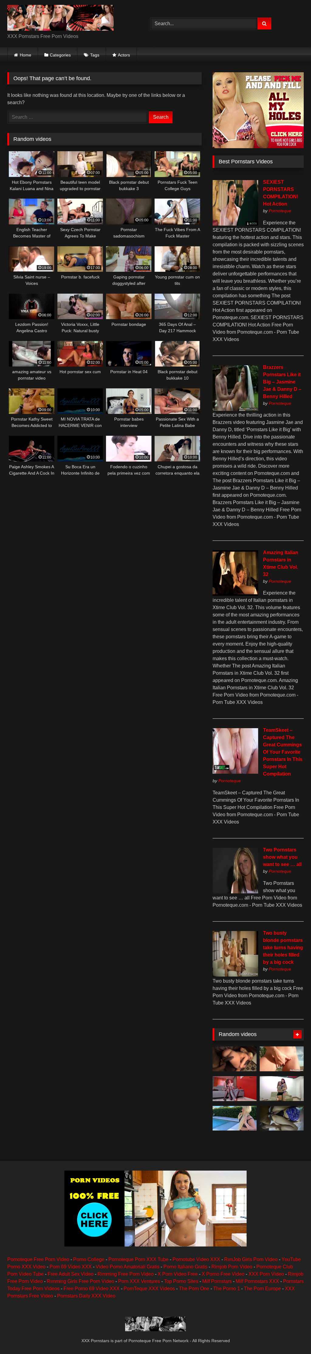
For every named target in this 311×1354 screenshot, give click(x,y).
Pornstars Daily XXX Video (86, 1295)
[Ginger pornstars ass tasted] (282, 1058)
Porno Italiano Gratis (185, 1266)
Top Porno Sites (181, 1281)
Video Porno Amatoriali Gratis (127, 1266)
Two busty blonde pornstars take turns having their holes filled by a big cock (283, 947)
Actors (124, 55)
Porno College (88, 1259)
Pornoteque (280, 210)
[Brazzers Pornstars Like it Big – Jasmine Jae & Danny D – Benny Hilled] (235, 409)
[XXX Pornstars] (69, 19)
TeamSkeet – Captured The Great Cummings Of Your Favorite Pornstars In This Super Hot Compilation (282, 752)
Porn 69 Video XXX (71, 1266)
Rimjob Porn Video (231, 1266)
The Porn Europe (262, 1288)
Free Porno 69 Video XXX (91, 1288)
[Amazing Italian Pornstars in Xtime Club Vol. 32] (235, 594)
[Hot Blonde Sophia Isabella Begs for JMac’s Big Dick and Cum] (235, 1118)
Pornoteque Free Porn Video (38, 1259)
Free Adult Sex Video (71, 1274)
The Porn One (194, 1288)
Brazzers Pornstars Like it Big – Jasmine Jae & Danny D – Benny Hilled (282, 382)
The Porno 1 (226, 1288)
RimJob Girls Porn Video (251, 1259)
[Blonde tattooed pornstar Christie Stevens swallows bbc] (235, 1058)
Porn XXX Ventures (139, 1281)
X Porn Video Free (178, 1274)
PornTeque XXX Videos (149, 1288)
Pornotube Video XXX (196, 1259)
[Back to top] (292, 1336)
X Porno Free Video (223, 1274)
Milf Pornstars (217, 1281)
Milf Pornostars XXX (257, 1281)
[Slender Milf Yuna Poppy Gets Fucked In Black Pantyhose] (235, 1088)
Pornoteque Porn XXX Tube (138, 1259)
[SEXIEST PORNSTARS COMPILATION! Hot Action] (235, 224)
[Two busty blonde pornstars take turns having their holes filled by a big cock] (235, 974)
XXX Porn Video (266, 1274)
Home (25, 55)
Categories (60, 55)
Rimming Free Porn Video (125, 1274)
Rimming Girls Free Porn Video (80, 1281)
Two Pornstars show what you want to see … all (282, 857)
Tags (94, 55)
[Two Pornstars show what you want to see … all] (235, 891)
